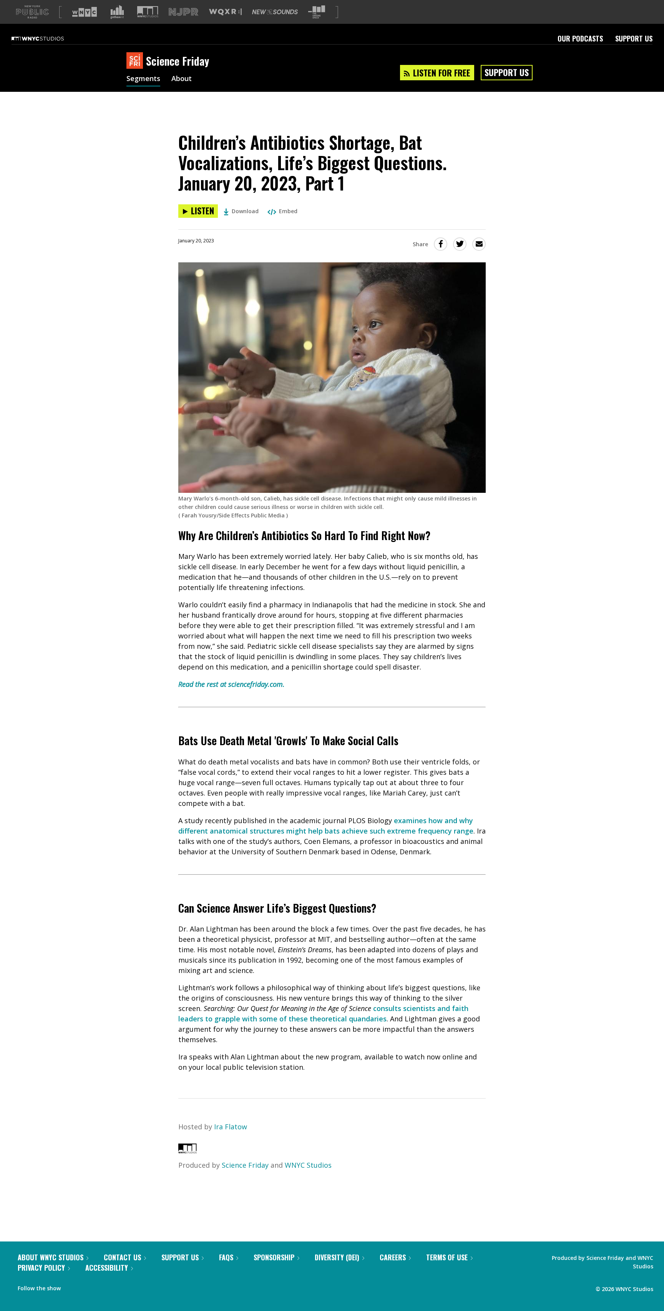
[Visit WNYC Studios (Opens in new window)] (147, 11)
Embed (288, 211)
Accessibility (106, 1268)
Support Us (633, 38)
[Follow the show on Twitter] (86, 1286)
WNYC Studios (308, 1165)
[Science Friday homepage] (136, 61)
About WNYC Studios (50, 1257)
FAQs (226, 1257)
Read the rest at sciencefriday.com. (231, 684)
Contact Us (122, 1257)
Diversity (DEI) (337, 1257)
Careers (393, 1257)
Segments (143, 79)
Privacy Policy (41, 1268)
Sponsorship (274, 1257)
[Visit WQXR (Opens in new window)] (225, 12)
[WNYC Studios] (187, 1150)
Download (245, 211)
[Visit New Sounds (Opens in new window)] (275, 12)
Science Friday (245, 1165)
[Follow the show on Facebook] (71, 1286)
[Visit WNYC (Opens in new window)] (84, 12)
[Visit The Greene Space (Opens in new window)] (316, 12)
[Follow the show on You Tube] (101, 1286)
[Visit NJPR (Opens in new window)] (183, 12)
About (181, 79)
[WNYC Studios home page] (47, 38)
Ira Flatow (230, 1126)
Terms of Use (447, 1257)
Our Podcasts (580, 38)
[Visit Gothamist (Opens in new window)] (117, 12)
